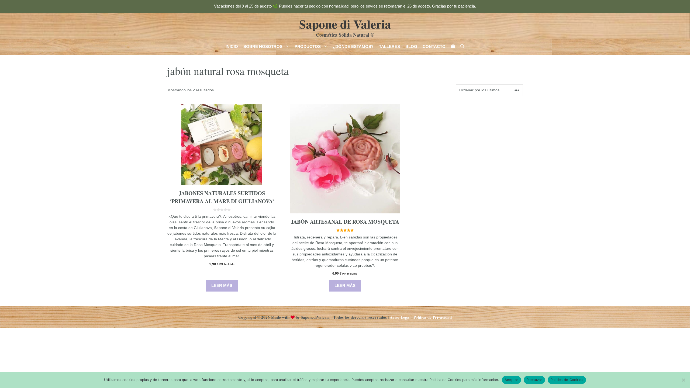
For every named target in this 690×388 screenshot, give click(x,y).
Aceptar (511, 379)
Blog (411, 46)
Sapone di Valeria (345, 24)
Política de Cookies (567, 379)
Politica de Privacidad (432, 317)
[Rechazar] (683, 380)
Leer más (221, 285)
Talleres (389, 46)
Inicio (232, 46)
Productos (308, 46)
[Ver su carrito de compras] (453, 47)
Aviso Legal (400, 317)
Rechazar (534, 379)
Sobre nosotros (262, 46)
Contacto (434, 46)
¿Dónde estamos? (353, 46)
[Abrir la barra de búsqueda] (462, 47)
